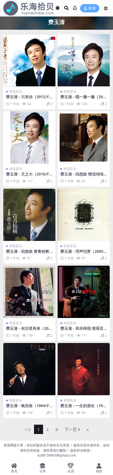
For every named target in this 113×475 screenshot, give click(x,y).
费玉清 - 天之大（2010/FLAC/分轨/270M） (28, 176)
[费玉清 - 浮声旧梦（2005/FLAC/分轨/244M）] (84, 215)
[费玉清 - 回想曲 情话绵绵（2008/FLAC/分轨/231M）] (84, 137)
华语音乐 (15, 91)
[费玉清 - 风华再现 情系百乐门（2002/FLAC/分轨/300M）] (84, 292)
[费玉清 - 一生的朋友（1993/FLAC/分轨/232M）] (84, 369)
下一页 (70, 429)
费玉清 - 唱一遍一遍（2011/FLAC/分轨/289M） (82, 99)
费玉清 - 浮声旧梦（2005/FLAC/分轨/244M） (82, 254)
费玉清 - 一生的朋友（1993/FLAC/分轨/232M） (82, 408)
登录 (92, 8)
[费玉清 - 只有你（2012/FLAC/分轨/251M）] (29, 60)
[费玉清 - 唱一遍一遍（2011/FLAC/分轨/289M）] (84, 60)
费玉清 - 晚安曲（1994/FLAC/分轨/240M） (28, 408)
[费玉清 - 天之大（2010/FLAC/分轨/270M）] (29, 137)
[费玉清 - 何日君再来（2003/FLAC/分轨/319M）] (29, 292)
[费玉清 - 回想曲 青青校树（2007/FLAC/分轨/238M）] (29, 215)
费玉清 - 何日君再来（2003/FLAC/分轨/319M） (28, 331)
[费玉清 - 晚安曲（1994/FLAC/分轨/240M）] (29, 369)
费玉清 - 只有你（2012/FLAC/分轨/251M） (28, 99)
